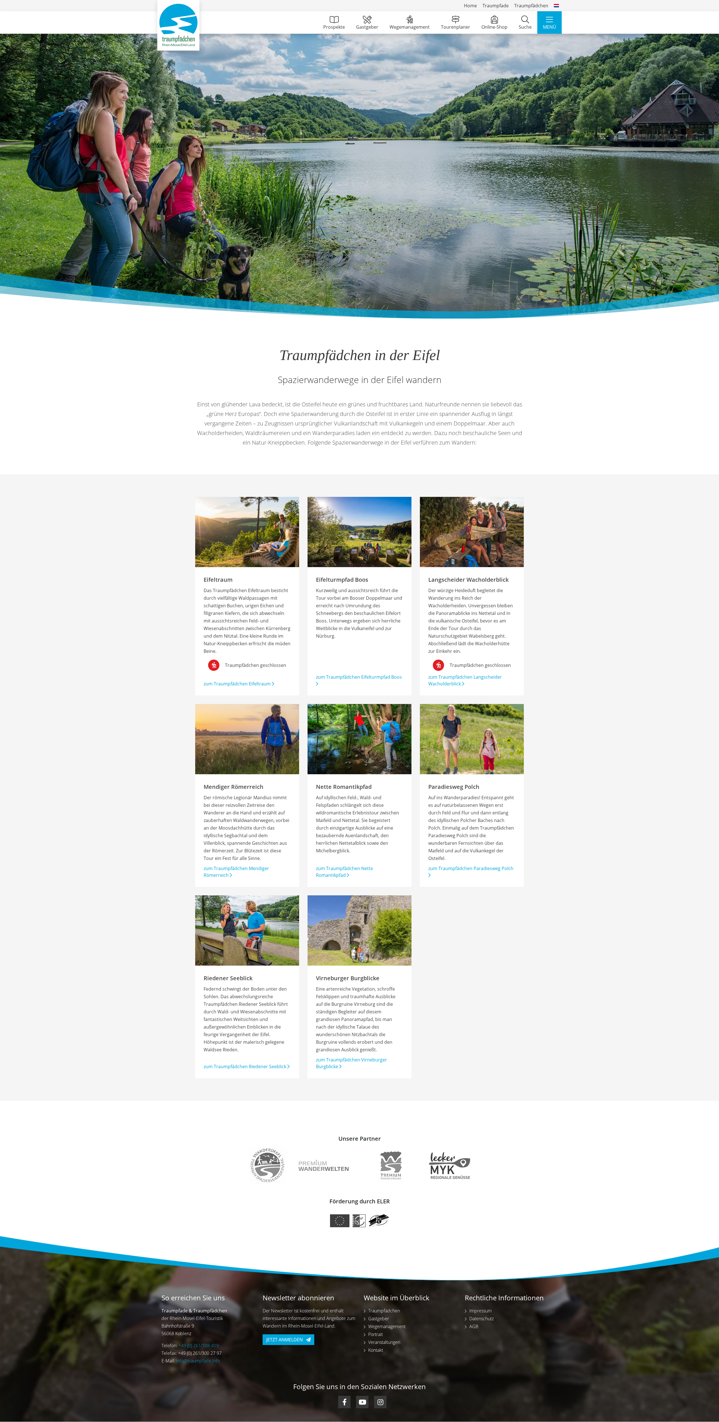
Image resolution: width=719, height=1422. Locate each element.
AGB (473, 1327)
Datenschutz (481, 1319)
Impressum (480, 1311)
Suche (525, 27)
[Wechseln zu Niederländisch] (556, 5)
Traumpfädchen (531, 6)
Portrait (375, 1335)
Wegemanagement (410, 27)
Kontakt (375, 1350)
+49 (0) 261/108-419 (199, 1346)
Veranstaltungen (384, 1342)
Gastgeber (367, 27)
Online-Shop (494, 27)
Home (470, 6)
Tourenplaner (455, 27)
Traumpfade (496, 6)
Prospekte (334, 27)
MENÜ (549, 27)
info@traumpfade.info (198, 1361)
